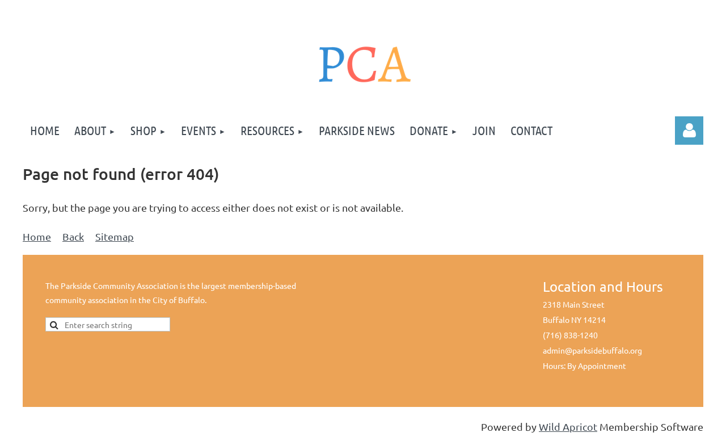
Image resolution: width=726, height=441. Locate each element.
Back (73, 236)
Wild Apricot (568, 426)
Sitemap (114, 236)
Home (37, 236)
